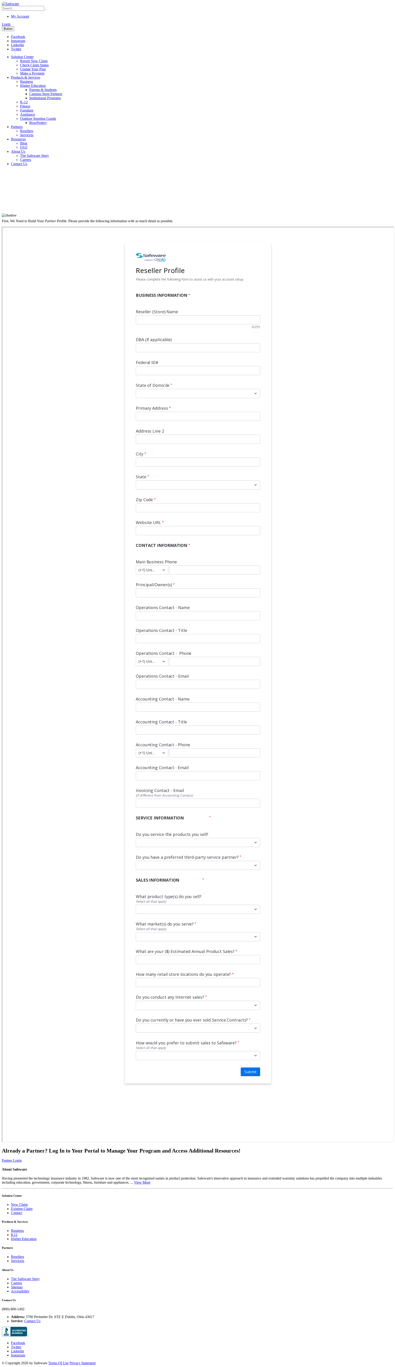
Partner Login (12, 1160)
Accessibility (20, 1291)
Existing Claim (21, 1209)
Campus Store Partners (45, 94)
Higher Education (33, 86)
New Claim (19, 1204)
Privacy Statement (82, 1363)
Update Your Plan (33, 69)
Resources (18, 139)
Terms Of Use (58, 1363)
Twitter (16, 49)
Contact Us (19, 164)
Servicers (26, 135)
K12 (14, 1235)
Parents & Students (43, 90)
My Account (20, 16)
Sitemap (17, 1287)
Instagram (18, 41)
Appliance (27, 114)
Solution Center (22, 57)
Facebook (18, 37)
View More (142, 1182)
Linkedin (17, 45)
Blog (23, 143)
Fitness (25, 106)
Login (6, 24)
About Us (18, 151)
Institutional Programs (45, 98)
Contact (16, 1213)
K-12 (24, 102)
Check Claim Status (34, 65)
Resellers (26, 131)
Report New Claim (34, 61)
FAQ (23, 147)
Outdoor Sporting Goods (38, 118)
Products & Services (25, 77)
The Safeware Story (34, 156)
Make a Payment (32, 73)
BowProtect (37, 123)
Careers (25, 160)
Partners (17, 127)
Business (26, 81)
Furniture (26, 110)
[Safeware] (10, 4)
